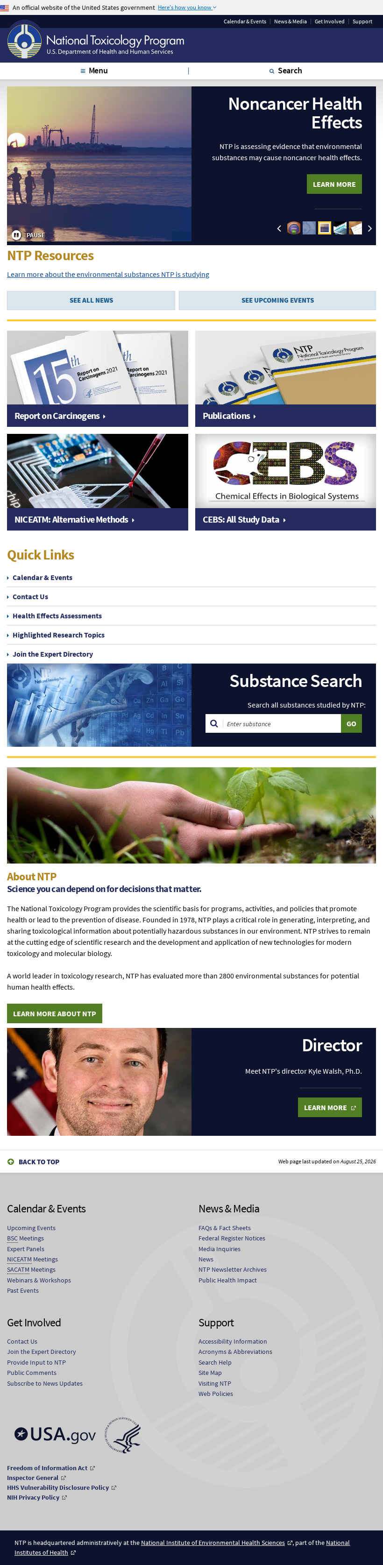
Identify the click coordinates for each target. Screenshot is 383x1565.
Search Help (215, 1362)
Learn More (334, 184)
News (206, 1259)
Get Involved (330, 21)
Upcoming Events (31, 1228)
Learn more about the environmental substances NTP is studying (108, 274)
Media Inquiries (220, 1249)
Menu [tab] (98, 70)
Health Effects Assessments (57, 615)
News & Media (290, 21)
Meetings (25, 1238)
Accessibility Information (233, 1341)
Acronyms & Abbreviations (235, 1351)
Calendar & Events (245, 21)
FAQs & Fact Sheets (225, 1228)
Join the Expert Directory (53, 654)
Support (362, 21)
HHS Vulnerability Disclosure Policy (58, 1487)
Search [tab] (290, 70)
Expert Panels (25, 1249)
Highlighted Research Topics (59, 634)
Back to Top (39, 1161)
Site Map (210, 1372)
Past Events (23, 1290)
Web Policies (216, 1393)
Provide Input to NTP (36, 1362)
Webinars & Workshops (39, 1280)
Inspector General (32, 1477)
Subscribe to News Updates (45, 1383)
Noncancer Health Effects (295, 113)
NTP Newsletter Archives (233, 1269)
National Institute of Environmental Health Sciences (213, 1542)
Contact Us (30, 596)
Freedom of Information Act (47, 1468)
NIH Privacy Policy (33, 1497)
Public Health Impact (228, 1280)
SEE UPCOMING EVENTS (277, 300)
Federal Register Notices (232, 1238)
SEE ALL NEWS (91, 300)
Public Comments (32, 1372)
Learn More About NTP (54, 1013)
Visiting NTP (215, 1383)
